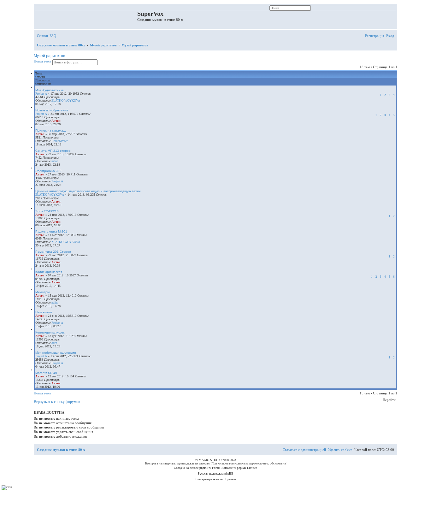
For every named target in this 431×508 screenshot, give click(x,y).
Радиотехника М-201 (51, 231)
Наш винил (43, 312)
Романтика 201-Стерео (53, 251)
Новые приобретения (51, 110)
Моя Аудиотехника (49, 90)
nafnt (54, 161)
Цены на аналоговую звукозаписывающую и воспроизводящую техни (88, 191)
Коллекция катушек (49, 332)
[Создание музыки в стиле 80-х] (86, 15)
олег (54, 343)
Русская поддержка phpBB (215, 473)
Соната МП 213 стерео (53, 150)
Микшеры (42, 292)
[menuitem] (53, 35)
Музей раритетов (49, 56)
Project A (41, 93)
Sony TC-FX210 (47, 211)
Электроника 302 (48, 171)
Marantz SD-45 (46, 373)
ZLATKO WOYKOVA (65, 100)
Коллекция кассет (48, 272)
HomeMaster (59, 141)
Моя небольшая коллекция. (56, 352)
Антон (56, 120)
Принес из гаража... (50, 130)
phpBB (204, 468)
